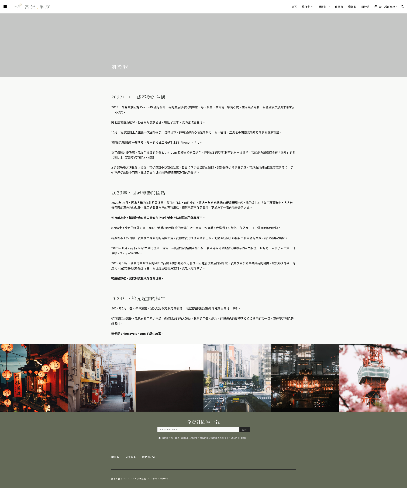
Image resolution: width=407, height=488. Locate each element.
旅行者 (306, 6)
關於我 (365, 6)
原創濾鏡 (389, 6)
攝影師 (322, 6)
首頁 (294, 6)
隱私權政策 (149, 457)
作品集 (339, 6)
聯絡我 (352, 6)
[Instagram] (376, 6)
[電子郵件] (380, 6)
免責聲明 (130, 457)
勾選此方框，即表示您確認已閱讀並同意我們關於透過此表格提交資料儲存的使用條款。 (205, 437)
